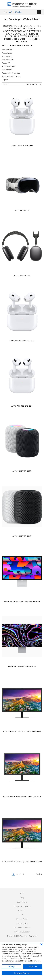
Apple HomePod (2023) (22, 471)
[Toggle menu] (39, 12)
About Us (22, 910)
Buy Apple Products (22, 906)
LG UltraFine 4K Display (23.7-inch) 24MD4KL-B (22, 796)
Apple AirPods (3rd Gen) (22, 406)
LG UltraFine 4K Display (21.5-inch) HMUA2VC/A (22, 862)
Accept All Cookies (22, 973)
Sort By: (6, 84)
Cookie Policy (22, 923)
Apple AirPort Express (11, 73)
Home (22, 893)
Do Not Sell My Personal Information (22, 936)
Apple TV (6, 63)
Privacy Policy (22, 919)
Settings (11, 966)
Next (38, 874)
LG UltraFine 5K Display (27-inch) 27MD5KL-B (22, 731)
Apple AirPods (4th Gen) (22, 145)
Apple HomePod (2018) (22, 536)
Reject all (33, 966)
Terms (22, 915)
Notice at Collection (22, 932)
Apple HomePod (8, 66)
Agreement (22, 902)
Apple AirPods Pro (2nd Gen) (22, 341)
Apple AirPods (7, 60)
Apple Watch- (7, 53)
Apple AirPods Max (22, 276)
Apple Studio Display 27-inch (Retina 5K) (22, 601)
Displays (5, 79)
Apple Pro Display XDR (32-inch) (22, 666)
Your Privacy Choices (22, 927)
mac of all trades (14, 12)
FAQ (22, 897)
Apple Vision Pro (22, 211)
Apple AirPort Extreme (11, 76)
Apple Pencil (7, 69)
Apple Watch (7, 56)
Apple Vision (7, 50)
